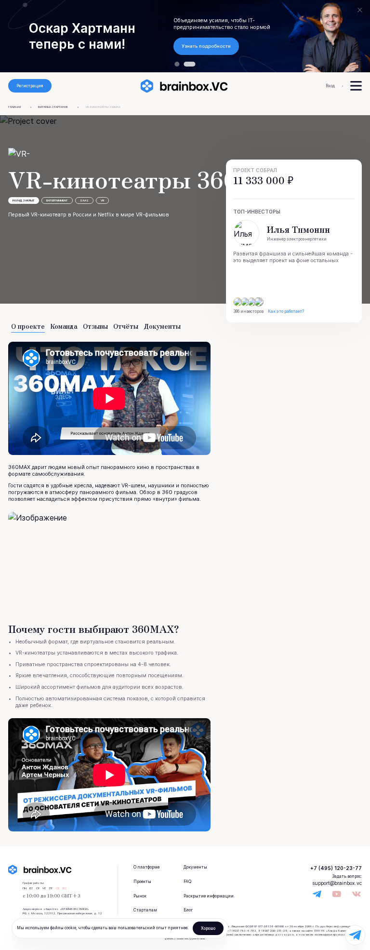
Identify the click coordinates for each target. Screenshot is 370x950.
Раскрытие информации (209, 896)
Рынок (139, 896)
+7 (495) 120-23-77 (336, 868)
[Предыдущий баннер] (27, 36)
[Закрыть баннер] (359, 10)
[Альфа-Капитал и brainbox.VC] (176, 64)
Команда (64, 326)
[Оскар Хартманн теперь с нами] (190, 64)
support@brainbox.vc (337, 883)
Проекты (142, 881)
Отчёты (125, 326)
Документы (162, 326)
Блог (188, 910)
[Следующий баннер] (342, 36)
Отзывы (95, 326)
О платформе (146, 867)
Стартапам (145, 910)
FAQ (187, 881)
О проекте (28, 326)
